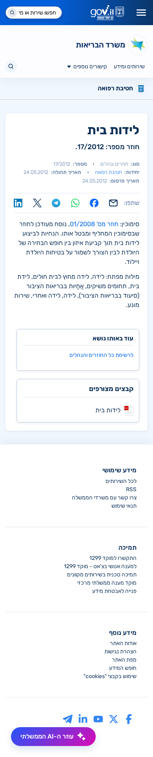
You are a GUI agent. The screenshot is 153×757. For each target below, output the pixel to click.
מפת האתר (124, 659)
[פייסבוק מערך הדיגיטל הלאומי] (129, 718)
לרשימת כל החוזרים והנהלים (101, 355)
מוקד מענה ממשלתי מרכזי (107, 583)
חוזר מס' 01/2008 (94, 224)
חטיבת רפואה (108, 172)
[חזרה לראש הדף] (132, 736)
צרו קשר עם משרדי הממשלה (104, 497)
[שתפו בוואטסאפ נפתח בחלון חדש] (75, 203)
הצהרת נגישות (120, 651)
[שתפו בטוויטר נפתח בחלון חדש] (37, 203)
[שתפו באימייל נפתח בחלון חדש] (113, 203)
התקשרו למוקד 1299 (113, 558)
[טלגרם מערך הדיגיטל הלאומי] (68, 718)
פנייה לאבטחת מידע (114, 591)
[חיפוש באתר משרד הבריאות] (11, 66)
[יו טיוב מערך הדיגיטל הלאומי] (98, 718)
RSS (131, 489)
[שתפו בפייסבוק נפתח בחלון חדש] (94, 203)
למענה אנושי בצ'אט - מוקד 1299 (100, 566)
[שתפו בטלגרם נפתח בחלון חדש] (56, 203)
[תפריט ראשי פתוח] (141, 12)
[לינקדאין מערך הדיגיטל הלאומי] (83, 718)
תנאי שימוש (124, 506)
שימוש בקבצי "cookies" (110, 676)
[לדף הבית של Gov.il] (107, 12)
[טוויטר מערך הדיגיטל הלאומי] (113, 718)
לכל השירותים (121, 481)
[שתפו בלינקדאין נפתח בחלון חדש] (18, 203)
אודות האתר (123, 643)
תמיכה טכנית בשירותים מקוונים (102, 574)
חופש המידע (123, 668)
